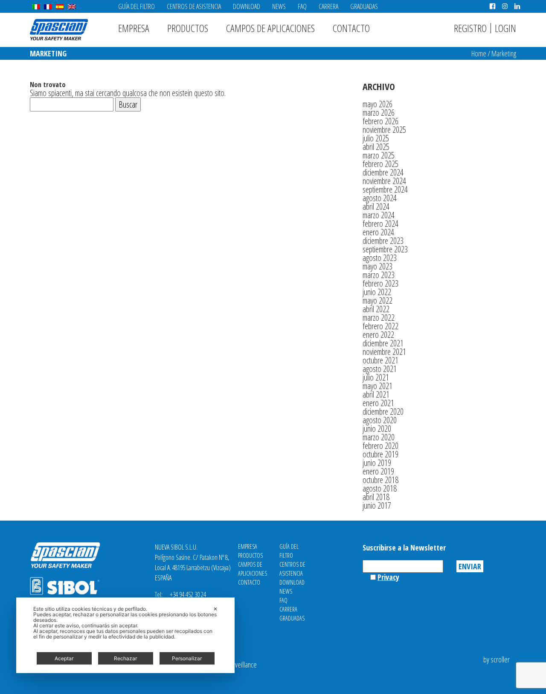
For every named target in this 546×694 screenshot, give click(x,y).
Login (505, 28)
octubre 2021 (380, 360)
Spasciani (59, 30)
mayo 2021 (377, 386)
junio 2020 (377, 428)
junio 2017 (377, 505)
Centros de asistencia (194, 6)
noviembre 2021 (384, 351)
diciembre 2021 (383, 343)
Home (478, 53)
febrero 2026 (380, 121)
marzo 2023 (379, 275)
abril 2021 (376, 394)
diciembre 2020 (383, 411)
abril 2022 (376, 309)
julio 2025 (376, 138)
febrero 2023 (380, 283)
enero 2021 (378, 403)
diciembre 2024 (383, 172)
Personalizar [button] (187, 658)
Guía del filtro (136, 6)
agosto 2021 (380, 369)
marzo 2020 (379, 437)
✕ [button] (215, 609)
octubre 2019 (380, 454)
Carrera (328, 6)
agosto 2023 (380, 258)
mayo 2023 (377, 266)
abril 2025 (376, 146)
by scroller (496, 659)
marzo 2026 (379, 112)
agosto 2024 (380, 198)
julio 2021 (376, 377)
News (279, 6)
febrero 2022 (380, 326)
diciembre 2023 (383, 240)
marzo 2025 (379, 155)
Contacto (351, 28)
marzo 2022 (379, 317)
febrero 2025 (380, 164)
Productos (187, 28)
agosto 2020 (380, 420)
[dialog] (125, 635)
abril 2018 (376, 497)
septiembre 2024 (385, 189)
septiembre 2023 (385, 249)
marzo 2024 (379, 215)
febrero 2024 (380, 223)
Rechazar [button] (125, 658)
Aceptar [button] (64, 658)
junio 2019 (377, 463)
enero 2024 (378, 232)
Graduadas (364, 6)
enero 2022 (378, 334)
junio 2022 (377, 292)
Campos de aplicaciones (270, 28)
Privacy (388, 577)
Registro (470, 28)
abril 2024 (376, 206)
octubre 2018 (380, 480)
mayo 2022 (377, 300)
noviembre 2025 (384, 129)
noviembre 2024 (384, 181)
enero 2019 (378, 471)
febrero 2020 (380, 445)
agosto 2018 (380, 488)
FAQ (302, 6)
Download (246, 6)
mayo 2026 (377, 104)
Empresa (133, 28)
